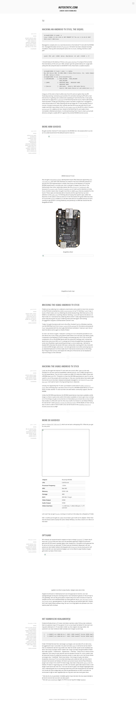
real (26, 43)
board (32, 139)
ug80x (31, 644)
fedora (34, 630)
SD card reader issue (69, 107)
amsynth (27, 38)
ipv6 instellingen (53, 680)
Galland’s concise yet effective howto (65, 403)
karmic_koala (30, 636)
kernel (32, 39)
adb (31, 627)
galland (31, 375)
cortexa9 (34, 430)
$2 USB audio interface (70, 62)
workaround (45, 109)
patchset (33, 41)
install (29, 633)
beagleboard (33, 136)
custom (34, 313)
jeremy (34, 36)
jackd (29, 39)
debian (31, 630)
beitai (35, 429)
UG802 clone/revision (66, 311)
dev (35, 141)
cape (35, 139)
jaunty (31, 634)
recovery (34, 640)
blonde (31, 544)
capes (76, 191)
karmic (34, 634)
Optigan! (46, 535)
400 (26, 429)
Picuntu (57, 514)
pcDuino (74, 187)
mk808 (29, 146)
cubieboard (31, 141)
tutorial (30, 379)
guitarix (26, 145)
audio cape (54, 195)
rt (35, 45)
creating (27, 630)
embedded (27, 144)
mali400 (30, 433)
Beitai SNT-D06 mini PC (54, 424)
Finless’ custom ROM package (67, 326)
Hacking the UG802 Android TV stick (60, 366)
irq (30, 315)
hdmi (35, 431)
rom (30, 319)
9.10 (29, 627)
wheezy (34, 646)
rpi (34, 45)
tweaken (83, 680)
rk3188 (30, 378)
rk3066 (27, 45)
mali (27, 433)
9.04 (26, 627)
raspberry (28, 42)
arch (29, 629)
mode (31, 639)
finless (28, 315)
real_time (30, 43)
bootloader (33, 629)
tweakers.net (33, 151)
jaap (35, 545)
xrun (32, 46)
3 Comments (33, 48)
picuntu (31, 434)
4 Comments (33, 381)
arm (32, 135)
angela (27, 544)
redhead (28, 548)
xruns (35, 46)
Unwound (74, 547)
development (33, 142)
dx (32, 431)
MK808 (82, 131)
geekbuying (33, 144)
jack (26, 39)
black (35, 138)
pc (35, 433)
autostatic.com (68, 7)
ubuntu (34, 643)
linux (35, 39)
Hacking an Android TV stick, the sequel (63, 29)
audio (34, 38)
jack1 (35, 315)
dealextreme (29, 431)
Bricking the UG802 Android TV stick (60, 304)
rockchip (31, 45)
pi (35, 41)
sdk (35, 641)
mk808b (27, 639)
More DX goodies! (51, 420)
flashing (28, 632)
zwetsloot (34, 549)
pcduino (33, 146)
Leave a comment (32, 153)
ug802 (32, 320)
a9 (28, 429)
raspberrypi (33, 42)
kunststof (28, 546)
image (34, 632)
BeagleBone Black (56, 180)
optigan (34, 546)
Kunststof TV (80, 539)
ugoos (34, 644)
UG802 (62, 518)
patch (29, 41)
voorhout (29, 549)
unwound (34, 548)
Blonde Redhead (82, 547)
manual (31, 376)
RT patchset (59, 100)
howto (34, 375)
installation (33, 633)
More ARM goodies (51, 126)
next (31, 546)
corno (34, 544)
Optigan (50, 541)
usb (35, 320)
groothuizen (31, 545)
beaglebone (30, 138)
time (29, 46)
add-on (86, 663)
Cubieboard (82, 187)
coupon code (53, 189)
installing (27, 634)
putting (30, 640)
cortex (30, 430)
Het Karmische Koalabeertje (56, 618)
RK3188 (44, 374)
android (31, 38)
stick (26, 46)
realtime (34, 43)
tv (30, 46)
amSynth (65, 47)
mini (33, 433)
